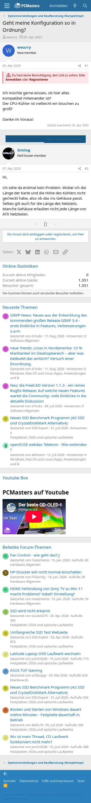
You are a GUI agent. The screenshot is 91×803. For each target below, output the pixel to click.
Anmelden (13, 79)
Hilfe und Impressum (58, 781)
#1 (86, 66)
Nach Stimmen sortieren (65, 139)
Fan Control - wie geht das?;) (35, 555)
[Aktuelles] (75, 5)
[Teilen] (79, 66)
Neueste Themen (20, 307)
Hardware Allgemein (25, 564)
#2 (86, 168)
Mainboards (19, 680)
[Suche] (85, 5)
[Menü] (7, 6)
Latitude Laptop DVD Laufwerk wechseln (45, 653)
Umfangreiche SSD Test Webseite (38, 632)
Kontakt (10, 781)
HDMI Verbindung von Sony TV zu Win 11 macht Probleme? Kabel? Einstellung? (46, 591)
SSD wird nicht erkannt (30, 610)
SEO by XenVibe (14, 794)
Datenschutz (28, 781)
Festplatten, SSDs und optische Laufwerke (41, 437)
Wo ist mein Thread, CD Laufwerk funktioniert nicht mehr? (39, 739)
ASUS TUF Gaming (26, 670)
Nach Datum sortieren (24, 139)
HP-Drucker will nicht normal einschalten (45, 571)
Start (81, 781)
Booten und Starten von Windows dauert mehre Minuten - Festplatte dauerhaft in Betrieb (45, 714)
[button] (5, 774)
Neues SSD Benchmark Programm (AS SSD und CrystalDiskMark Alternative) (47, 420)
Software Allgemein (24, 340)
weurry (12, 37)
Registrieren (38, 79)
